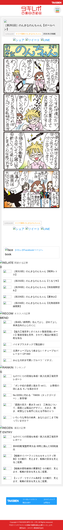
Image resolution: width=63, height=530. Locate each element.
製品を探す (27, 503)
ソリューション (24, 494)
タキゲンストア (49, 499)
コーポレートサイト (30, 499)
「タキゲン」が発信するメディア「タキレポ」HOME (27, 490)
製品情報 (12, 494)
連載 (35, 494)
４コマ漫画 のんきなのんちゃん (28, 34)
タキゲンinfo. (45, 494)
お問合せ (47, 503)
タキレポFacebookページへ (29, 250)
